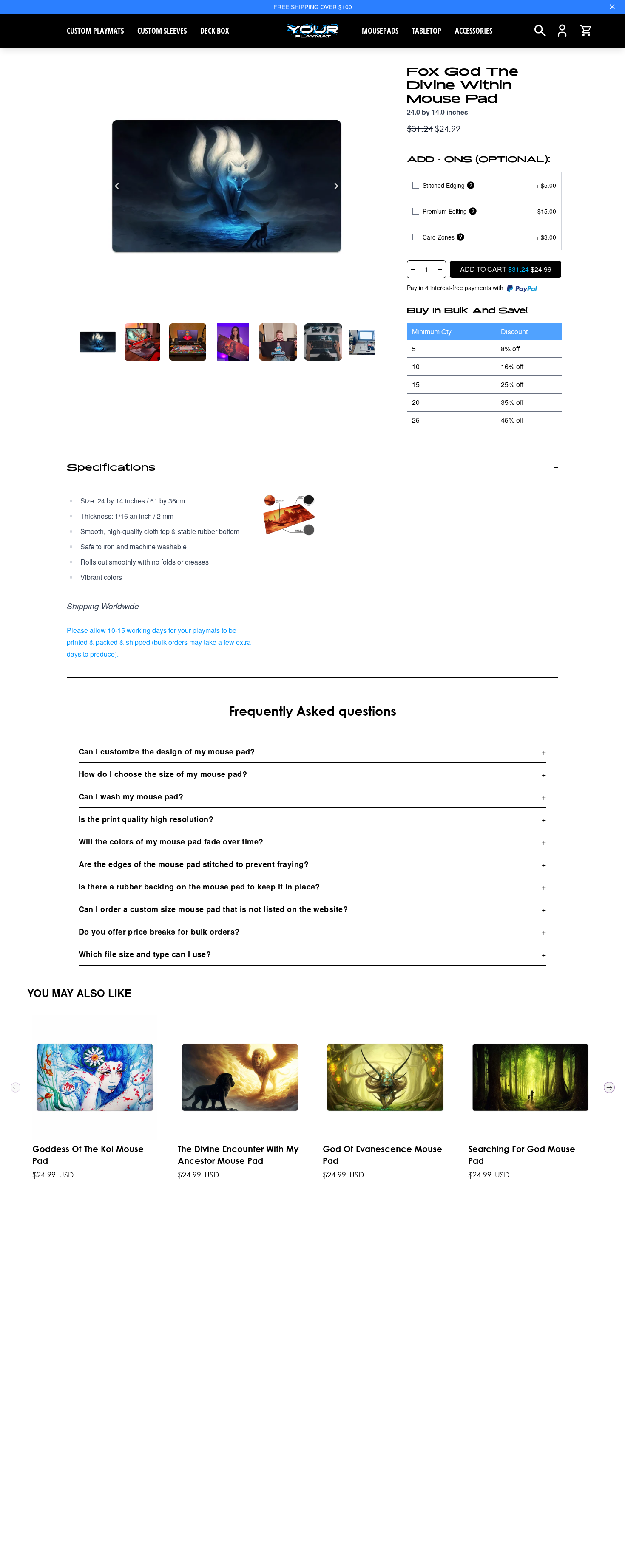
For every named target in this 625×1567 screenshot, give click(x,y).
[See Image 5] (323, 342)
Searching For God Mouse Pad (521, 1155)
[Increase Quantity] (440, 269)
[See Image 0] (98, 342)
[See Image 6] (368, 342)
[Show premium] (473, 211)
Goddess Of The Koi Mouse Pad (88, 1155)
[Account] (562, 30)
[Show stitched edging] (470, 185)
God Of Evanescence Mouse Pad (382, 1155)
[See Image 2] (188, 342)
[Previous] (117, 186)
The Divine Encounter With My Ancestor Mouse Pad (238, 1155)
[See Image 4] (278, 342)
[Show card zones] (460, 237)
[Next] (336, 186)
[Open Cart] (585, 30)
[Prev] (15, 1087)
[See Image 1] (143, 342)
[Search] (540, 31)
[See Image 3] (233, 342)
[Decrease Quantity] (412, 269)
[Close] (612, 7)
